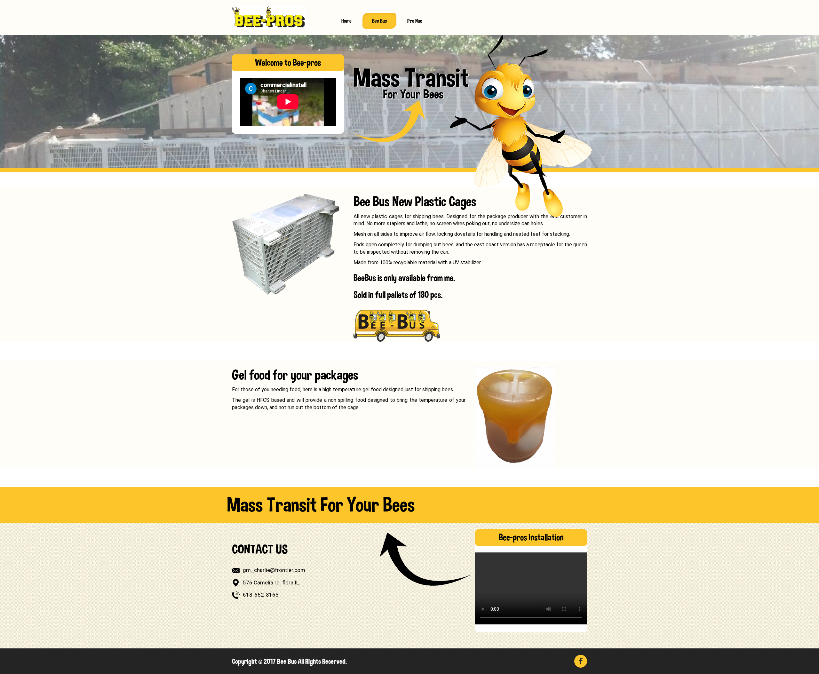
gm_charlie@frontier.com (274, 570)
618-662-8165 (261, 594)
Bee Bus (379, 20)
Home (346, 20)
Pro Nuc (414, 20)
